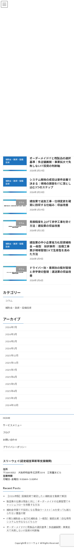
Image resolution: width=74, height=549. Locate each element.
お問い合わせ (10, 439)
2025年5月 (11, 383)
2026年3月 (11, 334)
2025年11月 (11, 362)
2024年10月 (11, 405)
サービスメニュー (12, 425)
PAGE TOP (68, 528)
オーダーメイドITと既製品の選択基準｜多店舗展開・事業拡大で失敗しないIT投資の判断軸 (50, 161)
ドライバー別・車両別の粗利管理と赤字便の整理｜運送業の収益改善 (50, 271)
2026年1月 (11, 348)
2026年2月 (11, 341)
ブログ (6, 432)
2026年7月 (11, 327)
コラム (8, 300)
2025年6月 (11, 376)
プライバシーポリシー (15, 447)
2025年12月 (11, 355)
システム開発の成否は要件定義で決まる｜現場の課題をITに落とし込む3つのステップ (50, 183)
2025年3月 (11, 398)
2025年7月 (11, 369)
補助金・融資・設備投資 (18, 307)
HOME (6, 417)
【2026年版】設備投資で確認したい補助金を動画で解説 (37, 496)
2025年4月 (11, 391)
